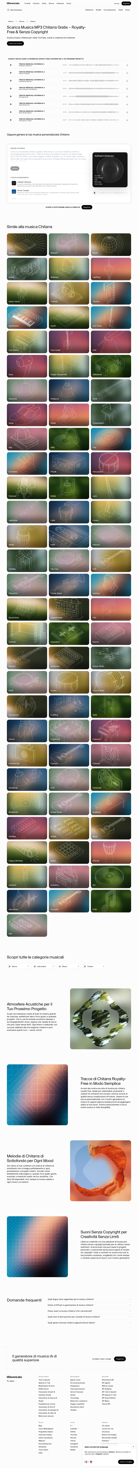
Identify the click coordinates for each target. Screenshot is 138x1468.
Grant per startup (45, 1435)
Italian (11, 1381)
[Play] (10, 65)
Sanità (72, 1395)
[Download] (127, 65)
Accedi (116, 3)
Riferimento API (108, 1380)
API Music (105, 1401)
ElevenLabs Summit (109, 1438)
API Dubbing (106, 1389)
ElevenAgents (74, 1376)
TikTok (72, 1441)
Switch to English (126, 1462)
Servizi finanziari (76, 1392)
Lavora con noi (107, 1429)
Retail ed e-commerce (78, 1401)
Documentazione (45, 1444)
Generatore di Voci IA (47, 1407)
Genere (21, 21)
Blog (40, 1426)
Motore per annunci (46, 1416)
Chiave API (106, 1404)
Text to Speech (44, 1380)
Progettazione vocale (47, 1404)
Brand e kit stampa (109, 1435)
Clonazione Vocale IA (47, 1392)
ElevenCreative (44, 1376)
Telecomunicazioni (77, 1389)
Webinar (42, 1441)
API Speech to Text (109, 1395)
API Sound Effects (109, 1398)
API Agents (106, 1383)
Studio (41, 1401)
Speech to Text (44, 1383)
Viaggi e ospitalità (77, 1404)
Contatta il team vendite (101, 1359)
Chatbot (73, 1410)
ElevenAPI (105, 1376)
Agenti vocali (75, 1380)
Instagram (74, 1444)
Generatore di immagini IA (49, 1410)
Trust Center (43, 1450)
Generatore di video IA (47, 1413)
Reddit (72, 1450)
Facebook (74, 1447)
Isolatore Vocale (45, 1395)
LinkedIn (73, 1429)
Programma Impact (46, 1432)
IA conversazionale (77, 1383)
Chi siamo (106, 1426)
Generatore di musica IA (48, 1398)
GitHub (73, 1432)
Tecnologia (74, 1398)
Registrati (126, 3)
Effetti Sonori (44, 1389)
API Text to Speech (109, 1392)
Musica (10, 21)
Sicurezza (106, 1432)
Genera (15, 168)
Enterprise (42, 1447)
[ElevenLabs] (13, 3)
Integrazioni (75, 1386)
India (40, 1453)
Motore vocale (107, 1386)
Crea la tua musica (15, 43)
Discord (73, 1438)
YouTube (73, 1435)
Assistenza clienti (77, 1407)
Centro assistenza (46, 1438)
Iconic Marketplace (46, 1429)
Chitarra (32, 21)
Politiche (105, 1441)
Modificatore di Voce (47, 1386)
